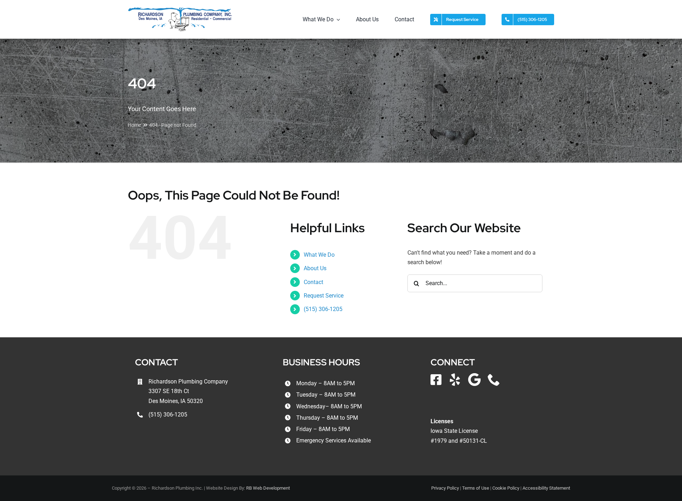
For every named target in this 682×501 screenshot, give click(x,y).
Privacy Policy (445, 488)
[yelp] (455, 379)
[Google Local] (474, 379)
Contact (313, 282)
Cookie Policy (505, 488)
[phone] (494, 379)
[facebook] (436, 379)
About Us (315, 268)
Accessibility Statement (546, 488)
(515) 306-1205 (323, 309)
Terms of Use (475, 488)
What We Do (319, 254)
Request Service (323, 295)
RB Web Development (268, 488)
